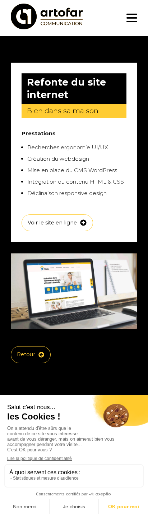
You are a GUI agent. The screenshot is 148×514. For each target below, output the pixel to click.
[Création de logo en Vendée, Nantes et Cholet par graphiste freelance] (47, 18)
